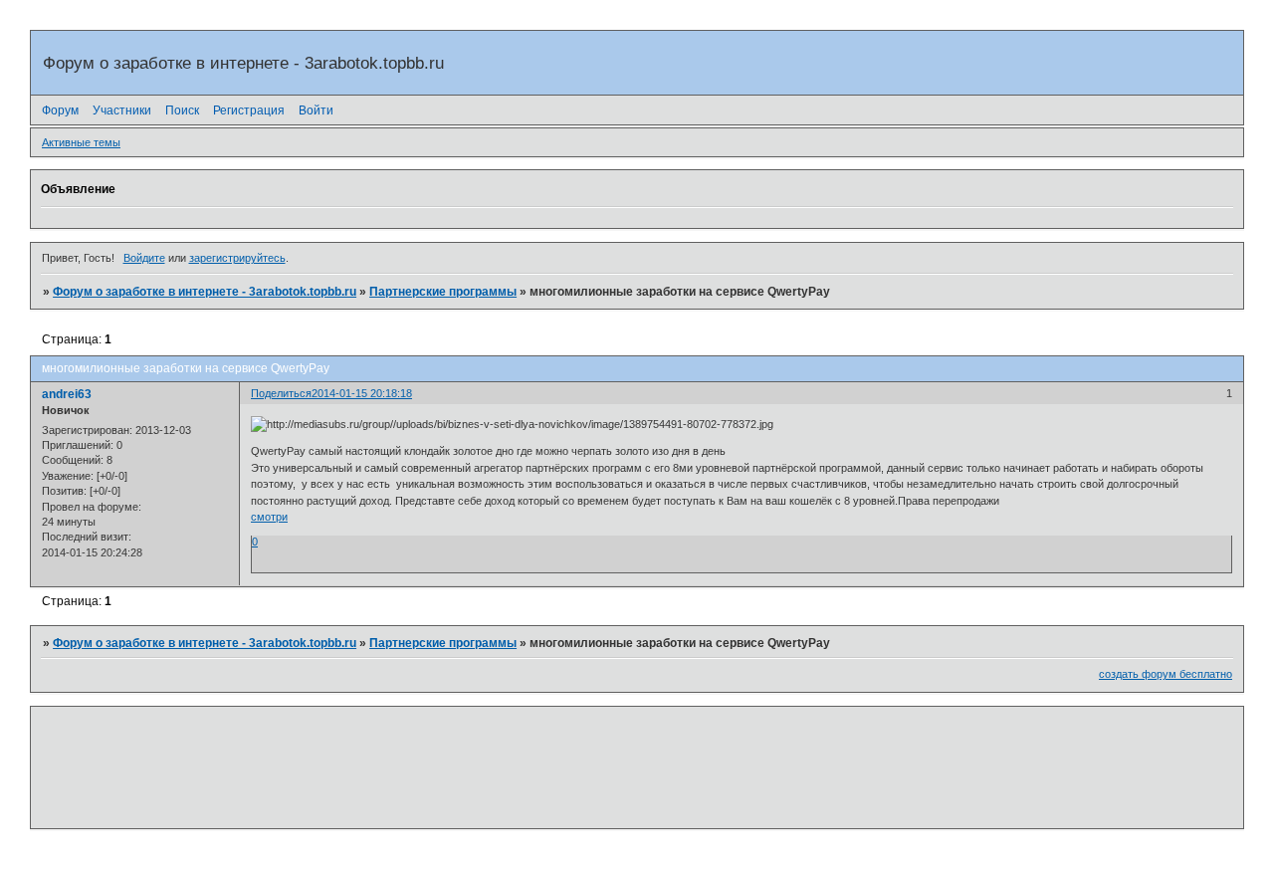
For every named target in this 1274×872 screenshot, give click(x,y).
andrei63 (67, 394)
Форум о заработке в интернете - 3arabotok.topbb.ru (204, 292)
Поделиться (281, 393)
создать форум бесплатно (1165, 674)
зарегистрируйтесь (237, 258)
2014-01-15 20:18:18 (362, 393)
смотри (269, 517)
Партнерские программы (443, 292)
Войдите (144, 258)
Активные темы (81, 142)
